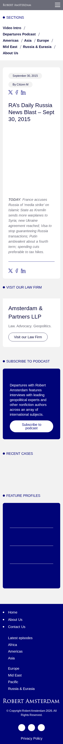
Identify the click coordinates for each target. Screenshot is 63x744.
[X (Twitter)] (21, 727)
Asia (27, 40)
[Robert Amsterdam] (17, 4)
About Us (10, 53)
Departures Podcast (19, 34)
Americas (11, 40)
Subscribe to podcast (31, 426)
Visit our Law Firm (28, 337)
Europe (43, 40)
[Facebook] (31, 727)
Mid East (10, 47)
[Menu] (57, 5)
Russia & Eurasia (37, 47)
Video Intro (12, 28)
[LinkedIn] (41, 727)
